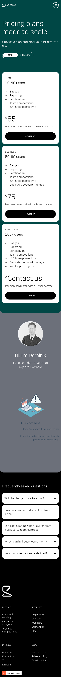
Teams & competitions (9, 630)
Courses (36, 618)
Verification (38, 626)
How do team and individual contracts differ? (28, 512)
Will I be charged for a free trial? (24, 498)
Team (10, 55)
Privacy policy (39, 656)
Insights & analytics (7, 623)
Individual (25, 55)
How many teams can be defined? (25, 553)
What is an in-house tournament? (25, 541)
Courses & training (8, 616)
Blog (34, 631)
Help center (38, 614)
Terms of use (39, 652)
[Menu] (56, 5)
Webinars (37, 622)
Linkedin (7, 664)
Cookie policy (39, 660)
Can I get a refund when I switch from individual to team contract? (27, 527)
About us (7, 652)
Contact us (8, 656)
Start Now (30, 136)
